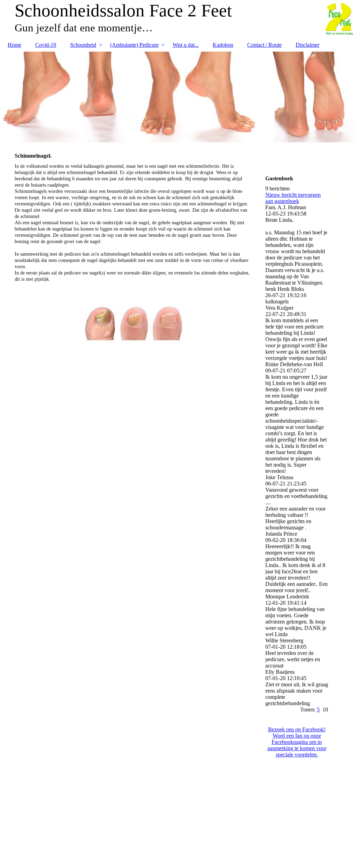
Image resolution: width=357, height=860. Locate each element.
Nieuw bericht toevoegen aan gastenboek (293, 198)
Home (14, 45)
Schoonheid (83, 45)
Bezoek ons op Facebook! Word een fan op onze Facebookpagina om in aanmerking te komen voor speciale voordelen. (296, 741)
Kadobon (223, 45)
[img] (178, 97)
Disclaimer (307, 45)
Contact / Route (264, 45)
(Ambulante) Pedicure (134, 45)
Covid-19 (45, 45)
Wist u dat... (186, 45)
